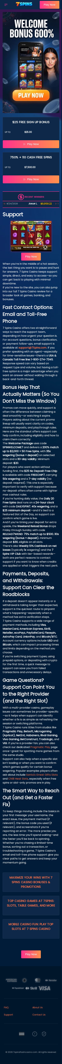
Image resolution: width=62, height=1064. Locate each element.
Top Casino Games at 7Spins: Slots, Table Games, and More (31, 903)
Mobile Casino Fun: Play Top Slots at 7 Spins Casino (31, 926)
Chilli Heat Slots (18, 779)
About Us (37, 1007)
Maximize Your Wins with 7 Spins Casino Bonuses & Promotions (31, 882)
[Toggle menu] (6, 4)
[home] (24, 7)
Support (8, 1014)
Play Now (49, 5)
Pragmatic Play (40, 747)
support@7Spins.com (32, 348)
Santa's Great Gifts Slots (42, 775)
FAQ (6, 1007)
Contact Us (38, 1014)
